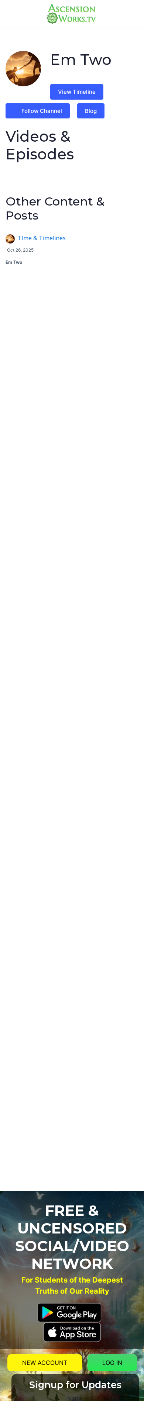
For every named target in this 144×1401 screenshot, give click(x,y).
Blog (91, 110)
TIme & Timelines (41, 238)
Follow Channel (41, 110)
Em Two (14, 262)
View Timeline (77, 91)
